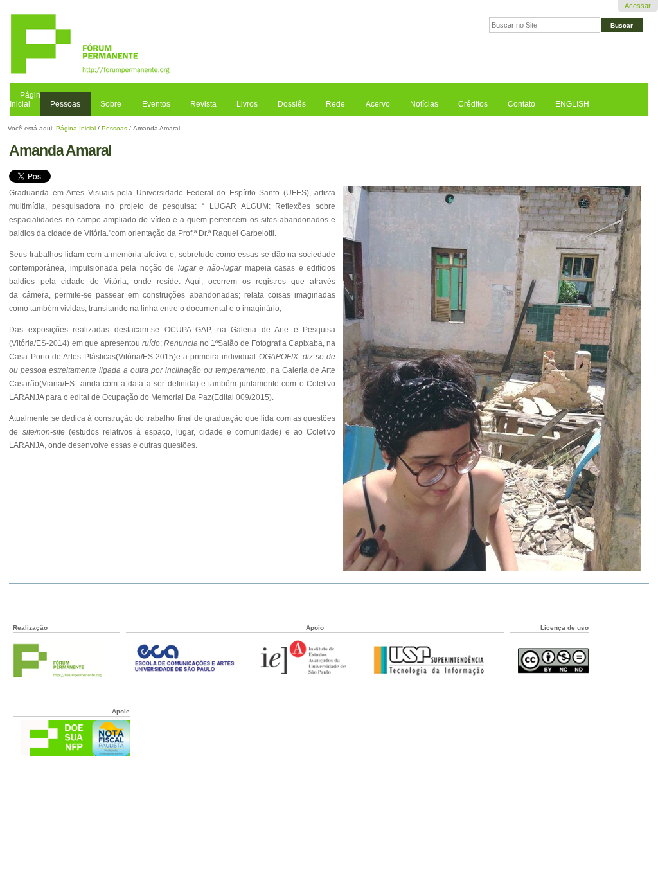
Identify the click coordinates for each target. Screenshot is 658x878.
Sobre (110, 104)
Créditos (473, 104)
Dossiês (292, 104)
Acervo (378, 104)
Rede (335, 104)
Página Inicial (27, 100)
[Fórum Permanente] (169, 44)
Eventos (156, 104)
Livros (247, 104)
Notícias (424, 104)
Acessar (638, 6)
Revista (203, 104)
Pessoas (65, 104)
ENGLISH (572, 104)
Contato (521, 104)
